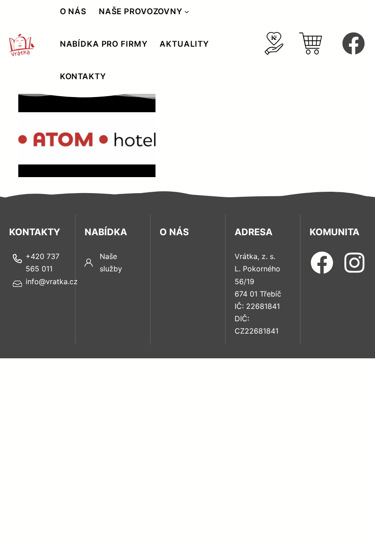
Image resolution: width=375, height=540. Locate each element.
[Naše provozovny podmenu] (186, 11)
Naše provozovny (140, 11)
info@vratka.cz (52, 281)
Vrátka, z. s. (255, 256)
